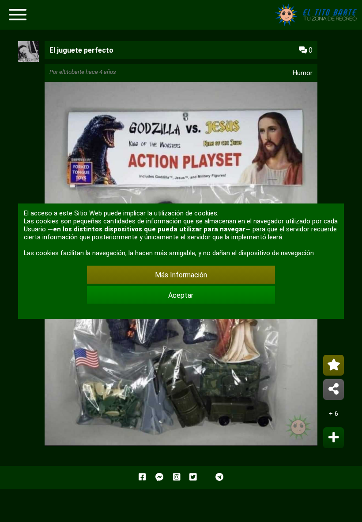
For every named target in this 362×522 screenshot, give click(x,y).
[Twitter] (192, 477)
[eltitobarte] (28, 59)
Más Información (181, 275)
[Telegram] (219, 477)
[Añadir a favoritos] (333, 365)
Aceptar (180, 295)
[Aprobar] (333, 437)
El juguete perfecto (81, 50)
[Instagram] (176, 477)
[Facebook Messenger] (159, 477)
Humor (303, 73)
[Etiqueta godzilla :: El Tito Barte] (318, 24)
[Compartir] (333, 389)
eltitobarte (71, 72)
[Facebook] (142, 477)
